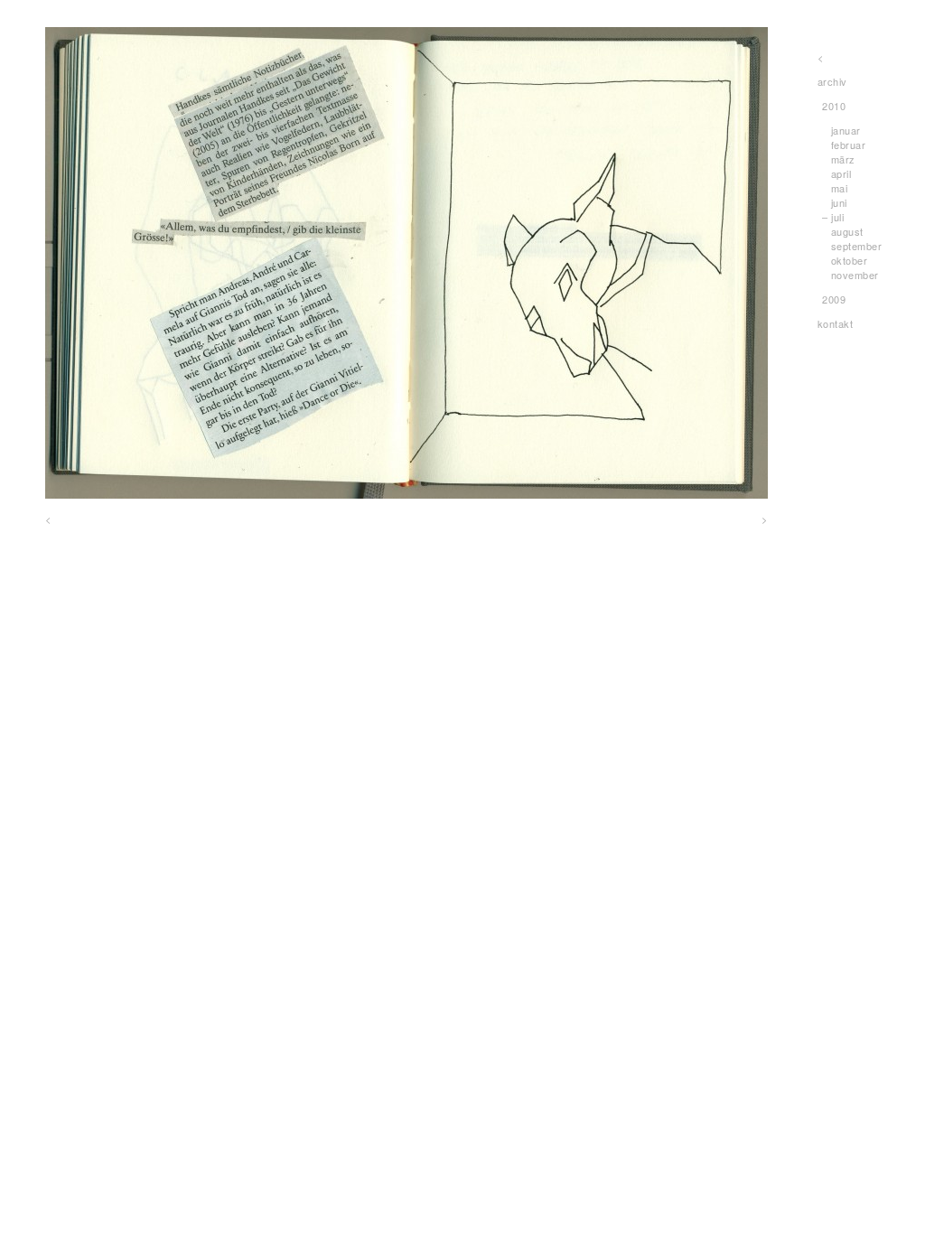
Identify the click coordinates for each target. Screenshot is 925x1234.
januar (846, 130)
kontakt (836, 323)
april (841, 173)
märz (843, 159)
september (857, 245)
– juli (833, 217)
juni (839, 202)
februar (848, 144)
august (847, 231)
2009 (834, 299)
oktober (849, 260)
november (855, 274)
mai (839, 188)
